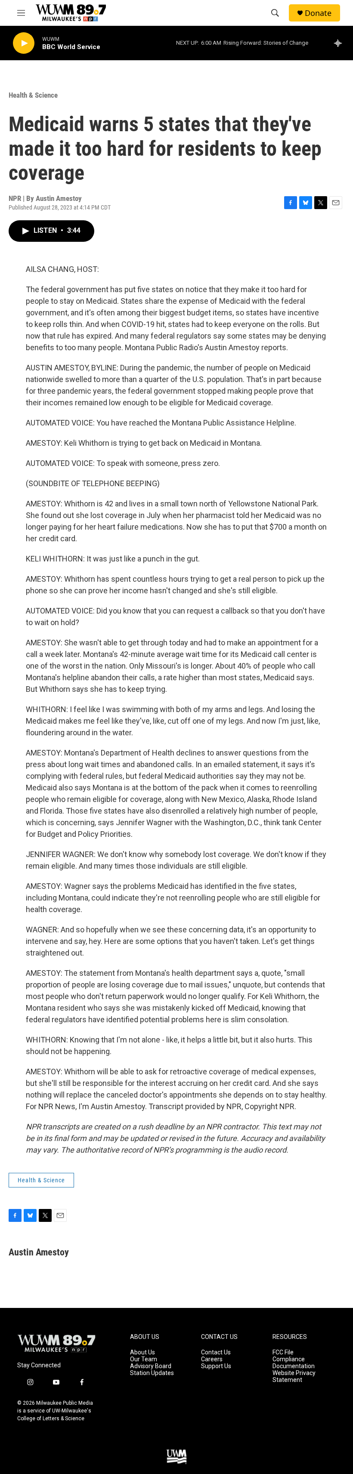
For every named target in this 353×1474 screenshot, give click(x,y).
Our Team (143, 1359)
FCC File (283, 1352)
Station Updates (152, 1373)
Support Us (216, 1366)
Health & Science (33, 95)
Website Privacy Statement (294, 1376)
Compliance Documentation (293, 1362)
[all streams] (340, 43)
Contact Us (216, 1352)
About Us (142, 1352)
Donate (318, 13)
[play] (24, 43)
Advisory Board (150, 1366)
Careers (212, 1359)
